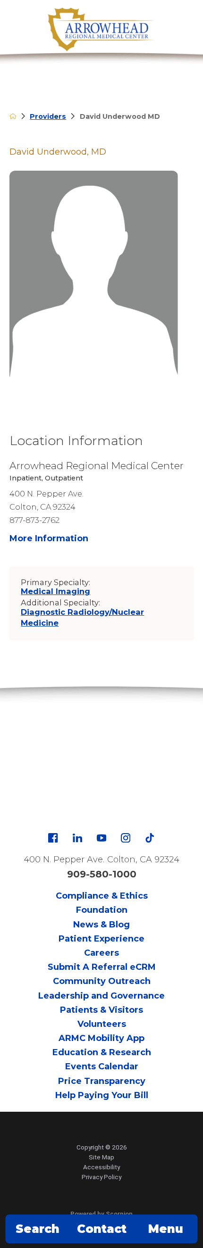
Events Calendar (101, 1066)
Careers (101, 953)
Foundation (101, 910)
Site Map (101, 1157)
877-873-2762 (34, 520)
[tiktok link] (149, 838)
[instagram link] (125, 838)
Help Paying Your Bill (101, 1095)
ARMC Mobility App (101, 1038)
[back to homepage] (13, 116)
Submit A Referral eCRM (102, 967)
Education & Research (101, 1052)
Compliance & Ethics (102, 896)
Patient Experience (101, 939)
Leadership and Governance (101, 996)
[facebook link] (53, 838)
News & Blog (101, 924)
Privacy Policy (101, 1177)
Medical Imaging (55, 591)
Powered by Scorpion (101, 1213)
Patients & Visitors (101, 1010)
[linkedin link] (77, 838)
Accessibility (101, 1167)
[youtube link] (101, 838)
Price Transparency (101, 1081)
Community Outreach (102, 981)
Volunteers (101, 1024)
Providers (48, 116)
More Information (48, 538)
